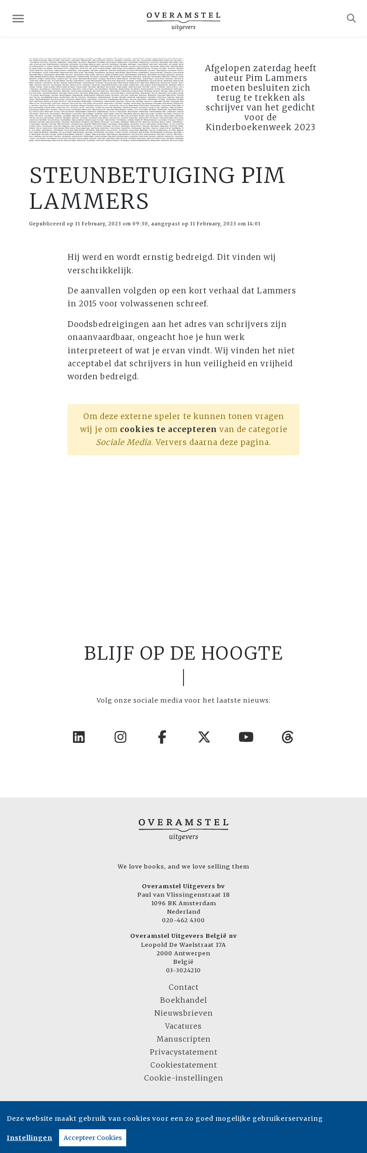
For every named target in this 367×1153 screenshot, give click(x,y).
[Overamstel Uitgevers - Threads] (288, 737)
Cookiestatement (183, 1064)
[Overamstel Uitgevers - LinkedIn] (79, 737)
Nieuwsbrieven (183, 1013)
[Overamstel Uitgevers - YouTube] (246, 737)
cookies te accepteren (168, 429)
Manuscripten (184, 1038)
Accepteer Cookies (93, 1138)
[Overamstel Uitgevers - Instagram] (121, 737)
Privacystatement (184, 1051)
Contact (184, 987)
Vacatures (183, 1026)
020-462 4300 (183, 920)
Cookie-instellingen (183, 1077)
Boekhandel (183, 1000)
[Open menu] (18, 18)
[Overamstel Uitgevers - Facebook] (163, 737)
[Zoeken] (351, 18)
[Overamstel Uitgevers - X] (204, 737)
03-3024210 (183, 970)
